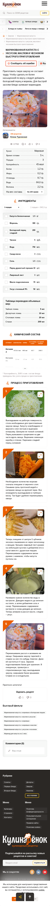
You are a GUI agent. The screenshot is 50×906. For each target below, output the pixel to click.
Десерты (29, 782)
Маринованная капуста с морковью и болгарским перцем (24, 712)
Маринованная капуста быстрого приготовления (25, 39)
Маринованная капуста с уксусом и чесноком (20, 729)
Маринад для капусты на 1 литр (15, 733)
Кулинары (8, 809)
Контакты (8, 817)
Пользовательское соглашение (33, 817)
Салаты (13, 21)
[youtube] (44, 872)
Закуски (11, 36)
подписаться (39, 863)
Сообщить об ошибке (23, 63)
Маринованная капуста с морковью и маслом (20, 725)
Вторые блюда (10, 791)
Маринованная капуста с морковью (16, 721)
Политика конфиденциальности (35, 810)
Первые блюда (29, 21)
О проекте (8, 813)
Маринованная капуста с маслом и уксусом (19, 717)
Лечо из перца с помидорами (37, 29)
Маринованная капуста (26, 36)
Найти (44, 13)
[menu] (44, 3)
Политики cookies (33, 827)
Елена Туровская (18, 137)
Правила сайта (32, 823)
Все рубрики (32, 795)
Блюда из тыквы (15, 29)
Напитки (29, 791)
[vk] (38, 872)
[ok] (32, 872)
